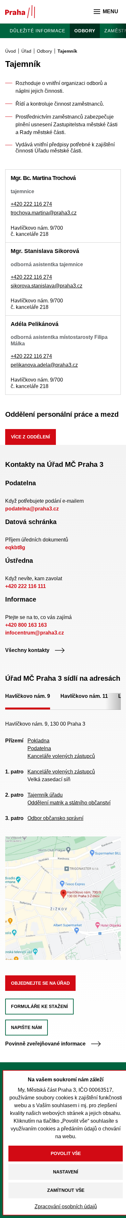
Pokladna (38, 740)
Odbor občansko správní (55, 818)
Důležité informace (37, 30)
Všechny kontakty (27, 650)
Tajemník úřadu (45, 795)
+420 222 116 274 (31, 204)
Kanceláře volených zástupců (61, 756)
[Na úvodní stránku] (20, 11)
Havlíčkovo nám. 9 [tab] (27, 696)
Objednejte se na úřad (40, 983)
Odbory (84, 30)
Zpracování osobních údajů (66, 1206)
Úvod (10, 51)
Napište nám (26, 1027)
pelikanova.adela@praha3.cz (44, 365)
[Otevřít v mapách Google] (63, 897)
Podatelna (39, 748)
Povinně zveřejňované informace (45, 1043)
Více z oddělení (30, 436)
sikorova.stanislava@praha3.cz (46, 286)
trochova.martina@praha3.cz (44, 212)
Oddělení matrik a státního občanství (68, 802)
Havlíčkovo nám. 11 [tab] (84, 696)
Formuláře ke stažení (39, 1006)
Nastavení (65, 1171)
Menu (110, 11)
